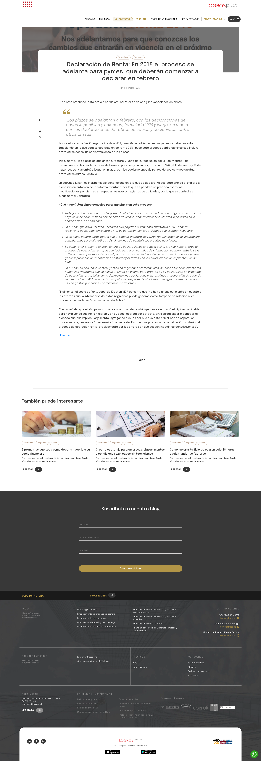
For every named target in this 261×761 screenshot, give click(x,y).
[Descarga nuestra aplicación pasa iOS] (112, 752)
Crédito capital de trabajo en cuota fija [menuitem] (96, 623)
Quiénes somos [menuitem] (196, 663)
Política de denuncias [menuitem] (87, 704)
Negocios (138, 57)
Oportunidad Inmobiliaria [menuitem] (164, 19)
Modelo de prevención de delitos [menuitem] (93, 712)
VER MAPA (28, 710)
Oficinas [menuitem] (192, 667)
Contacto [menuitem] (124, 19)
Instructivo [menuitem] (34, 591)
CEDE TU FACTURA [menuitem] (213, 19)
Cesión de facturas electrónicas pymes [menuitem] (135, 705)
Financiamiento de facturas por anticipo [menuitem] (96, 627)
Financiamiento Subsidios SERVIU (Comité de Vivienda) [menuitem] (154, 618)
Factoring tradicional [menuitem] (87, 610)
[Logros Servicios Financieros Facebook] (36, 741)
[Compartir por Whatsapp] (40, 137)
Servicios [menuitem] (90, 19)
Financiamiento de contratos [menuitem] (91, 618)
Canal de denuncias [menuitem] (128, 699)
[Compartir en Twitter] (40, 131)
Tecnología (123, 57)
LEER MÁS (28, 469)
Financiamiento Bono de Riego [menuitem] (148, 624)
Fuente (65, 335)
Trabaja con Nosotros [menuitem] (198, 671)
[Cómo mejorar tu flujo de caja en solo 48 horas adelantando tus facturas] (204, 424)
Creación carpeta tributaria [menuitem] (132, 711)
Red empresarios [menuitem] (190, 19)
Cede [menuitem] (30, 587)
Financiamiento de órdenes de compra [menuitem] (96, 614)
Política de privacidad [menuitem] (87, 708)
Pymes (54, 443)
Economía (28, 443)
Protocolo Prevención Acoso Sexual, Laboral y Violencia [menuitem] (136, 716)
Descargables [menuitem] (140, 667)
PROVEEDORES (98, 596)
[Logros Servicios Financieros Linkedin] (29, 741)
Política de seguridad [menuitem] (87, 699)
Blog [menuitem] (135, 663)
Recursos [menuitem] (104, 19)
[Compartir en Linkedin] (40, 120)
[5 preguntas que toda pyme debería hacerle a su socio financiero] (56, 424)
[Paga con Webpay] (222, 741)
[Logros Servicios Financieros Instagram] (43, 741)
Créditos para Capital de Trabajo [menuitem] (93, 661)
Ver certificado (228, 618)
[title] (130, 742)
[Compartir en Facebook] (40, 126)
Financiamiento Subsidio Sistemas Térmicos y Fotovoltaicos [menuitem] (155, 629)
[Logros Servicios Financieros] (222, 6)
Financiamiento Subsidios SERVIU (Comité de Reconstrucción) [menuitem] (154, 611)
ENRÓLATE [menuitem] (141, 19)
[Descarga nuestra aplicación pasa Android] (148, 752)
